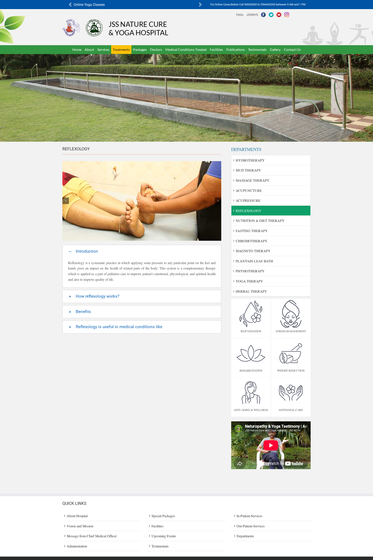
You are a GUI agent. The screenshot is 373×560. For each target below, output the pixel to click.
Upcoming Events (164, 536)
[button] (70, 5)
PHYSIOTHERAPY (250, 271)
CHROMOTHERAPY (251, 241)
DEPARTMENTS (246, 149)
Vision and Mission (80, 526)
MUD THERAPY (248, 170)
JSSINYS (252, 14)
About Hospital (77, 515)
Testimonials (160, 546)
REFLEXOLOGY (248, 210)
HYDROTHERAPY (250, 160)
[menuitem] (77, 49)
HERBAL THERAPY (251, 291)
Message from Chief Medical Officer (92, 536)
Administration (77, 546)
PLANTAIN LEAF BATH (254, 261)
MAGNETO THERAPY (253, 251)
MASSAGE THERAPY (252, 180)
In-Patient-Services (249, 515)
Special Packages (163, 515)
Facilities (157, 526)
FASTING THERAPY (252, 230)
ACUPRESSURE (248, 200)
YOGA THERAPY (249, 281)
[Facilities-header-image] (186, 57)
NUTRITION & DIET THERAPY (260, 220)
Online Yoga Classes (89, 5)
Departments (245, 536)
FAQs (239, 14)
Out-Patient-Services (251, 526)
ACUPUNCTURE (249, 190)
